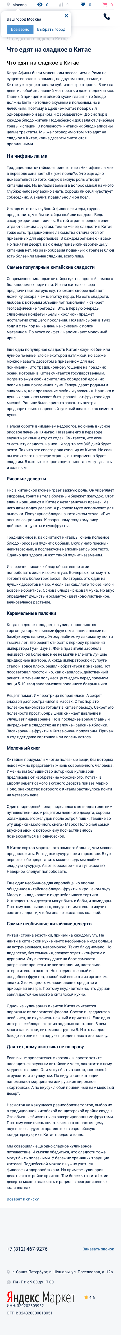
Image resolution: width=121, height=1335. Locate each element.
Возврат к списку (23, 1199)
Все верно (20, 29)
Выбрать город (51, 29)
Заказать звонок (98, 1249)
